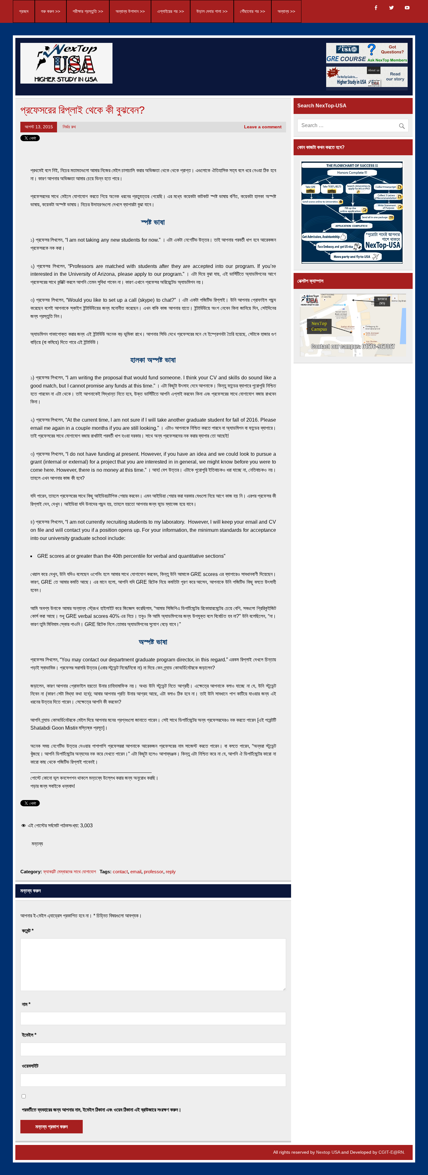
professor (153, 871)
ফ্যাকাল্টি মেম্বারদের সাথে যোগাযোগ (69, 871)
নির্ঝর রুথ (69, 127)
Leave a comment (263, 127)
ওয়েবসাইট (30, 1066)
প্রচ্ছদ (24, 11)
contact (120, 871)
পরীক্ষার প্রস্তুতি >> (88, 11)
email (135, 871)
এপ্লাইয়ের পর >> (170, 11)
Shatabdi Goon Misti (53, 728)
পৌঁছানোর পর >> (252, 11)
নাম (26, 1004)
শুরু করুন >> (50, 11)
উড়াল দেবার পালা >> (211, 11)
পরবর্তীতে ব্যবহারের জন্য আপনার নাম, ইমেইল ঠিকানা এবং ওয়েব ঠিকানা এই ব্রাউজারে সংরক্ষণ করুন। (101, 1109)
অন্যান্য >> (286, 11)
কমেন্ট (28, 930)
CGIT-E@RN (391, 1152)
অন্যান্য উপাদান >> (130, 11)
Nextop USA (328, 1152)
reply (171, 871)
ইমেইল (29, 1035)
